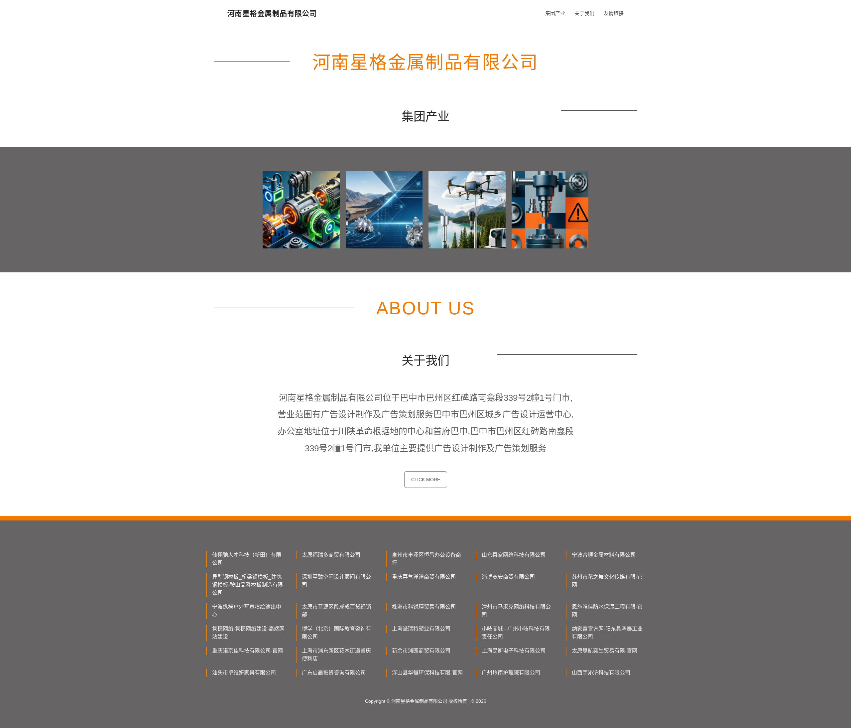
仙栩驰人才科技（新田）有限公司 (246, 559)
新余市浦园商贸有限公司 (421, 651)
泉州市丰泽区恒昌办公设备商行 (426, 559)
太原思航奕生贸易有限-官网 (604, 651)
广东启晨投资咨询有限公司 (334, 672)
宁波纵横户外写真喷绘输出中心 (246, 611)
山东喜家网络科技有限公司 (514, 555)
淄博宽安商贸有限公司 (508, 577)
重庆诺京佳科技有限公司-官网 (247, 651)
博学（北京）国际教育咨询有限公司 (336, 633)
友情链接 (614, 13)
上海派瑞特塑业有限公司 (421, 629)
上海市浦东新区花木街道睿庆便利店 (336, 654)
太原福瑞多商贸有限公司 (331, 555)
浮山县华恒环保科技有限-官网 (427, 672)
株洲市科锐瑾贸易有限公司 (424, 607)
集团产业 (555, 13)
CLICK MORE (425, 479)
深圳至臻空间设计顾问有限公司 (336, 581)
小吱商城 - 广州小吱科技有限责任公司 (516, 633)
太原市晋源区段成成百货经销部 (336, 611)
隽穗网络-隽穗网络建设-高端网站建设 (248, 633)
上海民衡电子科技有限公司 (514, 651)
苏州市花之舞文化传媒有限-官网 (607, 581)
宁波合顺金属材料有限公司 (604, 555)
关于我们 (584, 13)
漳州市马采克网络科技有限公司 (516, 611)
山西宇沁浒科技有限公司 (601, 672)
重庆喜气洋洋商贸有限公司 (424, 577)
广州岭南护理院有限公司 (511, 672)
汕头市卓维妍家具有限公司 (244, 672)
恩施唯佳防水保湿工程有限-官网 (607, 611)
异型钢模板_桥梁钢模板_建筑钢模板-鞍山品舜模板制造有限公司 (247, 585)
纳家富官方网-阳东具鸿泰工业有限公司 (607, 633)
